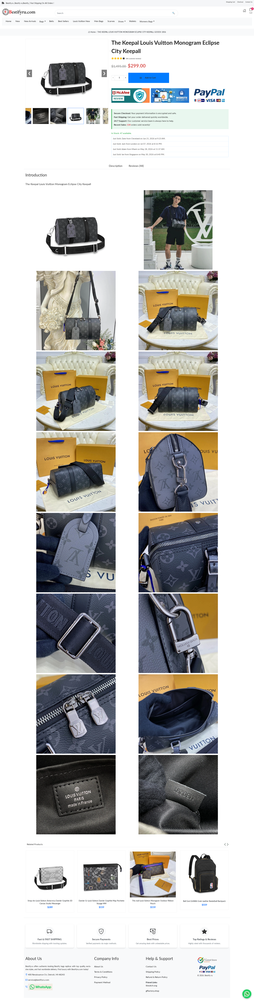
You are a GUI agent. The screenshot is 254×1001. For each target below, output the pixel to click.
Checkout (240, 2)
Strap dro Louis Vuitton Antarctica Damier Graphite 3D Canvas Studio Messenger (50, 902)
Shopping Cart (230, 2)
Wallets (132, 21)
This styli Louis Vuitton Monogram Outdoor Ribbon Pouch (153, 902)
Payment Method (102, 982)
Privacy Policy (100, 977)
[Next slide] (228, 844)
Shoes (121, 22)
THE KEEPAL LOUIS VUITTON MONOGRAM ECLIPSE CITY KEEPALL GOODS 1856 (131, 32)
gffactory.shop (152, 991)
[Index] (244, 10)
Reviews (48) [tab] (136, 166)
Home (8, 21)
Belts (51, 21)
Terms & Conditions (103, 972)
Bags (41, 22)
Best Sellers (63, 21)
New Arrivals (30, 21)
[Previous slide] (225, 844)
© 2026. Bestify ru (205, 976)
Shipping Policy (153, 972)
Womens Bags (146, 22)
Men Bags (98, 21)
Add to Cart (150, 78)
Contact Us (248, 2)
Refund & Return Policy (156, 977)
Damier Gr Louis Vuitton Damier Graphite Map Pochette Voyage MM (101, 902)
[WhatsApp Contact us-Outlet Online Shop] (246, 993)
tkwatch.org (151, 986)
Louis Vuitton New (81, 21)
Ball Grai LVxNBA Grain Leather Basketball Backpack (204, 901)
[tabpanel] (50, 882)
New (17, 21)
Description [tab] (115, 166)
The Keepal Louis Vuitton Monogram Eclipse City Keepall (58, 184)
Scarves (111, 21)
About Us (98, 967)
